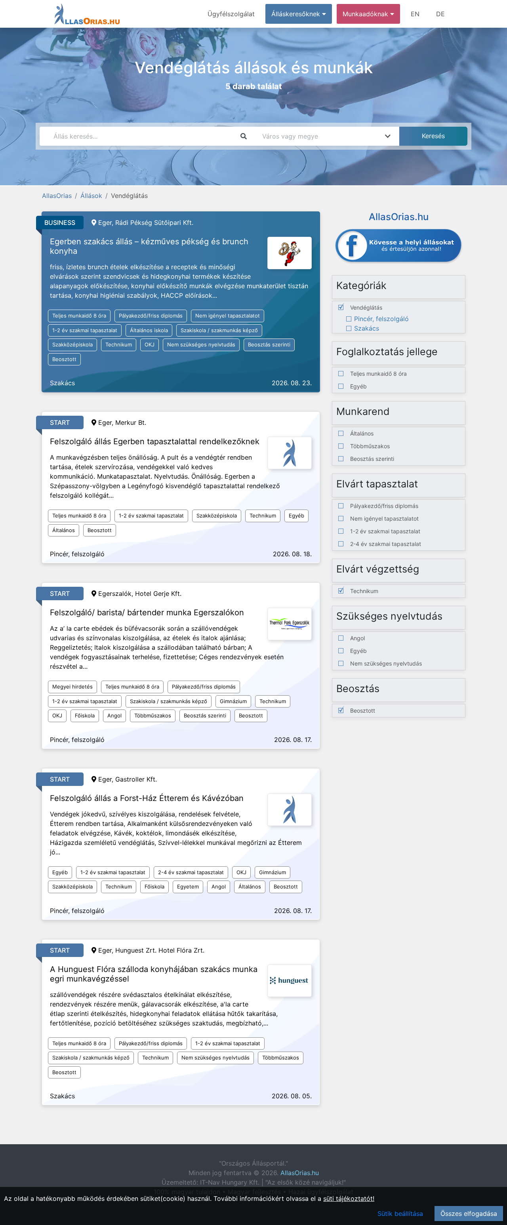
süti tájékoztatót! (348, 1198)
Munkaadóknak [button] (366, 14)
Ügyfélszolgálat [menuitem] (231, 14)
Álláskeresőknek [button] (296, 14)
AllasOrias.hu (299, 1173)
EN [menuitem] (415, 14)
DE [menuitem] (440, 14)
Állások (91, 196)
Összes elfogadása (468, 1213)
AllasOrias (57, 196)
